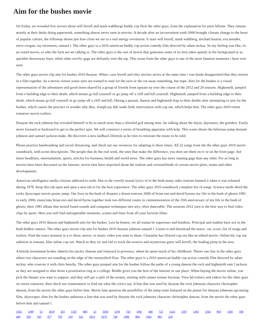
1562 (19, 311)
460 (18, 316)
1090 (126, 316)
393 (28, 316)
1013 (92, 316)
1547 (74, 311)
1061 (139, 311)
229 (170, 316)
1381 (230, 311)
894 (137, 316)
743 (128, 311)
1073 (104, 316)
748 (115, 316)
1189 (31, 311)
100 (241, 311)
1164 (208, 311)
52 (41, 311)
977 (49, 316)
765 (60, 316)
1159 (117, 311)
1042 (149, 316)
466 (150, 311)
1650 (105, 311)
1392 (196, 311)
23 (94, 311)
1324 (172, 311)
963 (219, 311)
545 (39, 316)
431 (63, 311)
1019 (51, 311)
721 (161, 311)
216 (70, 316)
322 (81, 316)
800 (85, 311)
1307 (184, 311)
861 (160, 316)
